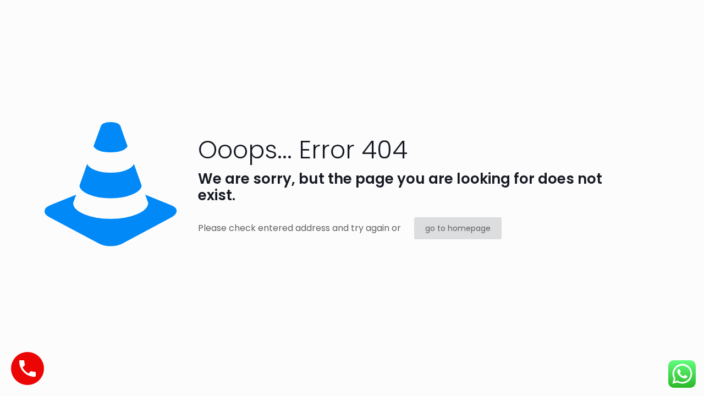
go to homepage (458, 228)
